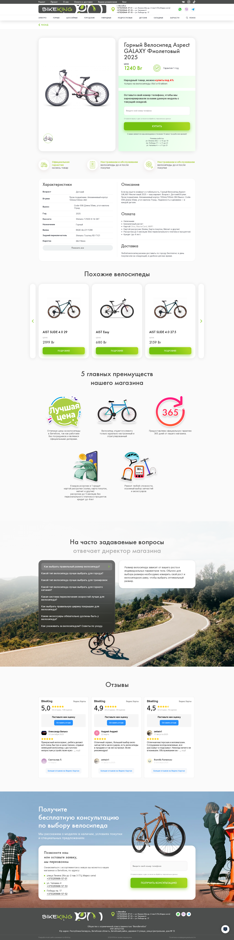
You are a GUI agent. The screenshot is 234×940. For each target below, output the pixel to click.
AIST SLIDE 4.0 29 (55, 332)
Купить (157, 126)
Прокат (54, 2)
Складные (158, 17)
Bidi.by (67, 937)
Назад (44, 24)
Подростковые (125, 17)
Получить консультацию (159, 883)
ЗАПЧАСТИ (174, 17)
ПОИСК (192, 17)
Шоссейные (72, 17)
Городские (89, 17)
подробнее (64, 350)
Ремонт (41, 2)
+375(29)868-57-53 (125, 10)
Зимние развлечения (107, 2)
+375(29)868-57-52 (125, 12)
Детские (143, 17)
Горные (56, 17)
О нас (66, 2)
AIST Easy (102, 332)
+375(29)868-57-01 (125, 8)
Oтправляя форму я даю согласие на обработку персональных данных (147, 118)
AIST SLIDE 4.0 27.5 (162, 332)
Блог (124, 2)
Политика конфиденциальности (182, 937)
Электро (42, 17)
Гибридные (106, 17)
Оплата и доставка (83, 2)
